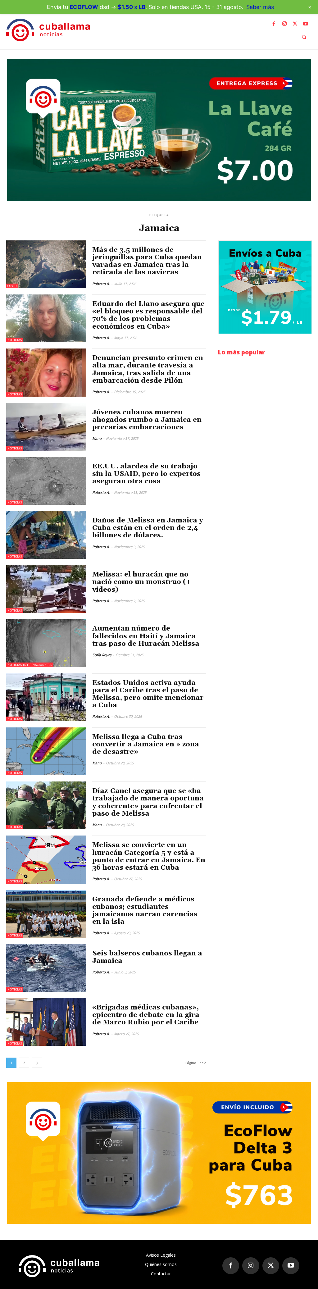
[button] (304, 37)
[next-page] (37, 1063)
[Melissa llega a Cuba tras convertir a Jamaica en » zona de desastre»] (46, 751)
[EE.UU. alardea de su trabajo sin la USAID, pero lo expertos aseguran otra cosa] (46, 481)
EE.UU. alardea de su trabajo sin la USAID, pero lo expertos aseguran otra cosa (146, 474)
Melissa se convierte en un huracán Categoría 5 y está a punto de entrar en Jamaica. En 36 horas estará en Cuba (148, 856)
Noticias (14, 340)
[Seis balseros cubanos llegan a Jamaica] (46, 968)
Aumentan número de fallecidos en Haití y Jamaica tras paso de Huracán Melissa (145, 636)
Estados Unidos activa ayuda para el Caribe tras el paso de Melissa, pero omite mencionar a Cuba (148, 694)
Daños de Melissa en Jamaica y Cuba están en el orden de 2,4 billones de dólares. (147, 528)
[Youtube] (305, 24)
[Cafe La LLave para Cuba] (159, 130)
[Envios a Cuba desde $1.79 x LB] (265, 287)
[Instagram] (284, 24)
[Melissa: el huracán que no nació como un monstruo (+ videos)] (46, 589)
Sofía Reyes (101, 655)
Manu (97, 438)
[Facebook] (274, 24)
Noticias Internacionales (29, 665)
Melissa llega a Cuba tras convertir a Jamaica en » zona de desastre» (145, 744)
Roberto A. (101, 283)
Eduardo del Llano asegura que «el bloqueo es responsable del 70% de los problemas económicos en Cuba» (148, 315)
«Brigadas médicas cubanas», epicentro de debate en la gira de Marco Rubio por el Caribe (145, 1015)
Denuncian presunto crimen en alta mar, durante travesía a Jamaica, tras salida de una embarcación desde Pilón (147, 369)
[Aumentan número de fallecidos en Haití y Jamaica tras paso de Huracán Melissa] (46, 643)
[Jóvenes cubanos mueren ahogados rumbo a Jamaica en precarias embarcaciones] (46, 427)
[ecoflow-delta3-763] (159, 1153)
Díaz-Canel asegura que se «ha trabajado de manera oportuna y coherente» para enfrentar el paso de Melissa (148, 802)
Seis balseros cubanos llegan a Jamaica (147, 957)
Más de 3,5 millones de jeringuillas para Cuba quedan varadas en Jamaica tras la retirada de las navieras (147, 261)
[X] (295, 24)
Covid (12, 286)
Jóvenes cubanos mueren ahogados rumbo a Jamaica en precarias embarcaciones (147, 420)
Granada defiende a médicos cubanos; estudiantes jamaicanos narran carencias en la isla (145, 911)
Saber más (260, 7)
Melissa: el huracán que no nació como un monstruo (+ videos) (141, 582)
